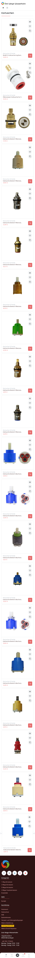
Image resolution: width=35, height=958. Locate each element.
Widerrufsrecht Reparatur (9, 928)
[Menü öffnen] (17, 955)
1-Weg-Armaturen (6, 882)
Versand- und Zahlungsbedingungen (12, 920)
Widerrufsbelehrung (7, 923)
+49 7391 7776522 (7, 941)
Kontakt (3, 901)
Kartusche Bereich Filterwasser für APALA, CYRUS (18, 390)
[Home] (6, 955)
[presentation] (1, 833)
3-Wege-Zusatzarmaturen (9, 890)
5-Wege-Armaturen (7, 887)
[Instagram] (20, 873)
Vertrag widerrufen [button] (8, 926)
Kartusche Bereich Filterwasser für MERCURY (17, 432)
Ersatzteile (4, 893)
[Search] (12, 955)
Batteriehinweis (6, 917)
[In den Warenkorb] (30, 56)
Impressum (4, 909)
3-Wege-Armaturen (7, 884)
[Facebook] (4, 873)
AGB (2, 915)
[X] (9, 873)
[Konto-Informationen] (29, 955)
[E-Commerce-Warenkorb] (3, 8)
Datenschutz (5, 912)
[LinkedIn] (14, 873)
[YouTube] (25, 873)
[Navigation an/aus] (7, 8)
